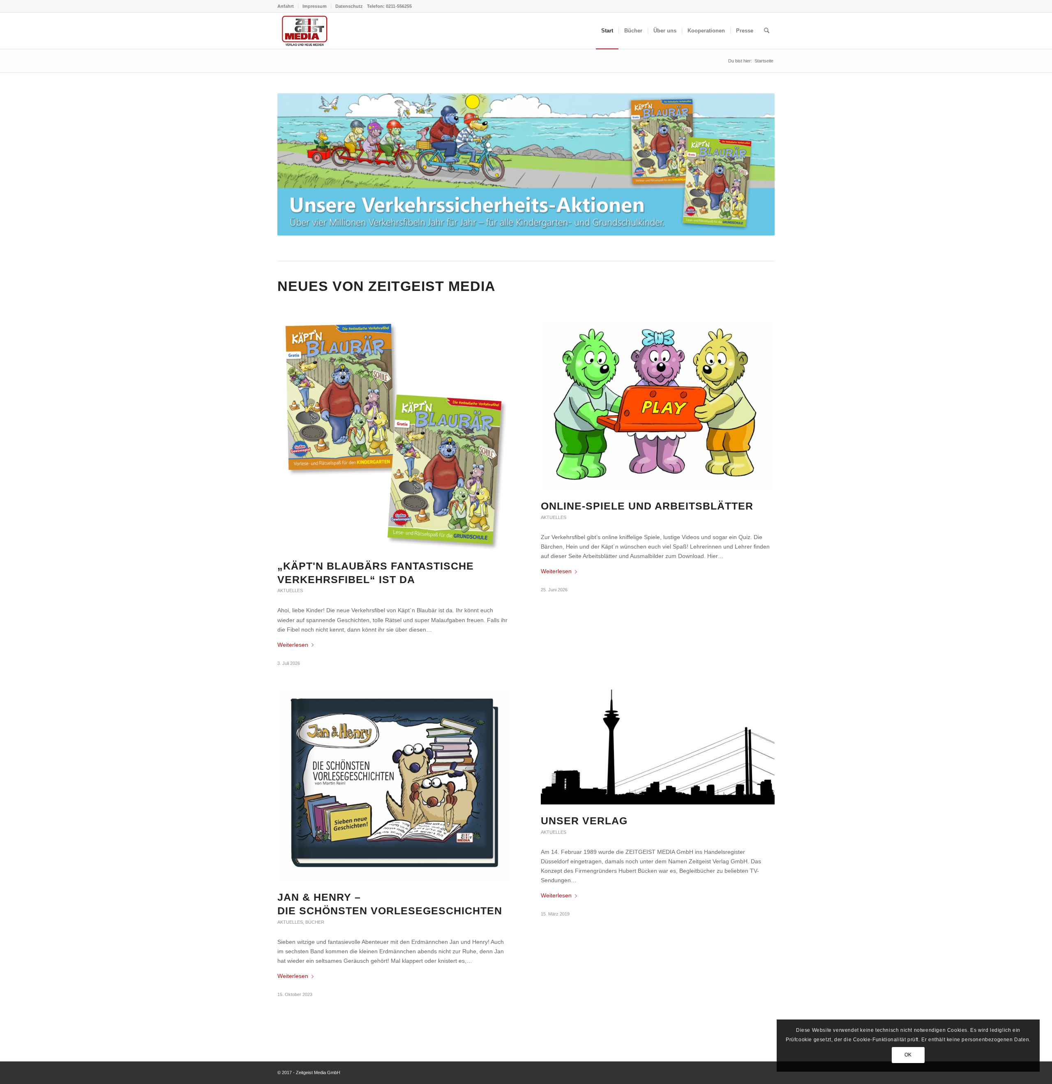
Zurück (296, 164)
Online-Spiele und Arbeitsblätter (647, 506)
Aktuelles (290, 590)
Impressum (314, 6)
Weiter (756, 164)
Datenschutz (349, 6)
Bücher (314, 922)
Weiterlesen (292, 644)
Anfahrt (285, 6)
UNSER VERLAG (584, 820)
